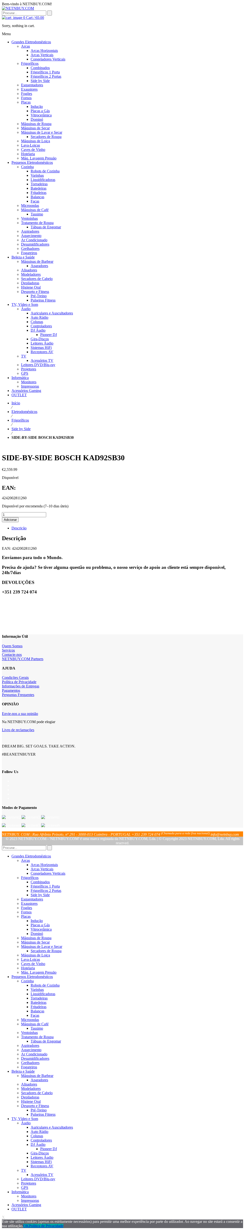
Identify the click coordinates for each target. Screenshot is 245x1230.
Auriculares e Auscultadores (52, 1127)
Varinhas (37, 990)
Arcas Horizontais (44, 865)
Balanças (37, 1011)
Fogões (26, 908)
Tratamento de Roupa (37, 1037)
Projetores (28, 1183)
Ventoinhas (29, 1033)
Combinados (40, 882)
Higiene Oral (31, 1101)
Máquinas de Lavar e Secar (41, 946)
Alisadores (29, 1084)
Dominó (37, 934)
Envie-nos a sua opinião (20, 714)
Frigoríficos (20, 420)
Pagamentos (11, 690)
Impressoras (30, 1200)
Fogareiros (29, 1067)
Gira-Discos (40, 1153)
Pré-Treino (39, 1110)
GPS (24, 1188)
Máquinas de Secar (35, 942)
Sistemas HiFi (41, 1162)
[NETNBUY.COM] (18, 8)
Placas (26, 916)
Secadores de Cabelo (37, 1093)
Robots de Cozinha (45, 985)
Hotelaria (28, 968)
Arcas (25, 860)
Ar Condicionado (34, 1054)
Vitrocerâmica (41, 929)
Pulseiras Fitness (43, 1114)
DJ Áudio (38, 1144)
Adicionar (10, 520)
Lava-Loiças (30, 959)
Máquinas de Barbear (37, 1076)
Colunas (37, 1136)
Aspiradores (30, 1045)
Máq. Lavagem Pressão (38, 972)
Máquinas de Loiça (35, 955)
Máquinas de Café (35, 1024)
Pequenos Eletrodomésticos (32, 977)
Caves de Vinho (33, 964)
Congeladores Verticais (48, 873)
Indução (37, 921)
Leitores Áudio (42, 1157)
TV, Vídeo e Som (24, 1119)
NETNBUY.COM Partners (22, 659)
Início (15, 403)
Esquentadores (32, 899)
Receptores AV (42, 1166)
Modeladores (31, 1089)
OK (26, 1226)
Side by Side (21, 429)
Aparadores (39, 1080)
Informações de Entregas (20, 686)
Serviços (8, 650)
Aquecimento (31, 1050)
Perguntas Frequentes (18, 695)
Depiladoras (30, 1097)
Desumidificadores (35, 1058)
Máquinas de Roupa (36, 938)
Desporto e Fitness (35, 1106)
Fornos (26, 912)
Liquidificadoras (43, 994)
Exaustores (29, 903)
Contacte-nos (12, 655)
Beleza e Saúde (23, 1071)
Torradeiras (39, 998)
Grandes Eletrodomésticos (31, 856)
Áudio (26, 1123)
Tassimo (37, 1028)
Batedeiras (38, 1002)
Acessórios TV (42, 1175)
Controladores (41, 1140)
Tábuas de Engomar (46, 1041)
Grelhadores (30, 1063)
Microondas (30, 1020)
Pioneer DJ (48, 1149)
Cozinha (27, 981)
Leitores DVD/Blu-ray (38, 1179)
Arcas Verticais (42, 869)
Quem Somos (12, 646)
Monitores (28, 1196)
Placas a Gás (40, 925)
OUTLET (19, 1209)
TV (23, 1170)
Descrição (19, 528)
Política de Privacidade (19, 682)
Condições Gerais (15, 677)
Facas (35, 1015)
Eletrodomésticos (24, 412)
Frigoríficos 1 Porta (45, 886)
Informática (20, 1192)
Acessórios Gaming (26, 1205)
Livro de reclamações (18, 730)
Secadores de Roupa (46, 951)
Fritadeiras (38, 1007)
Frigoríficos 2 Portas (46, 891)
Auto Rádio (39, 1132)
